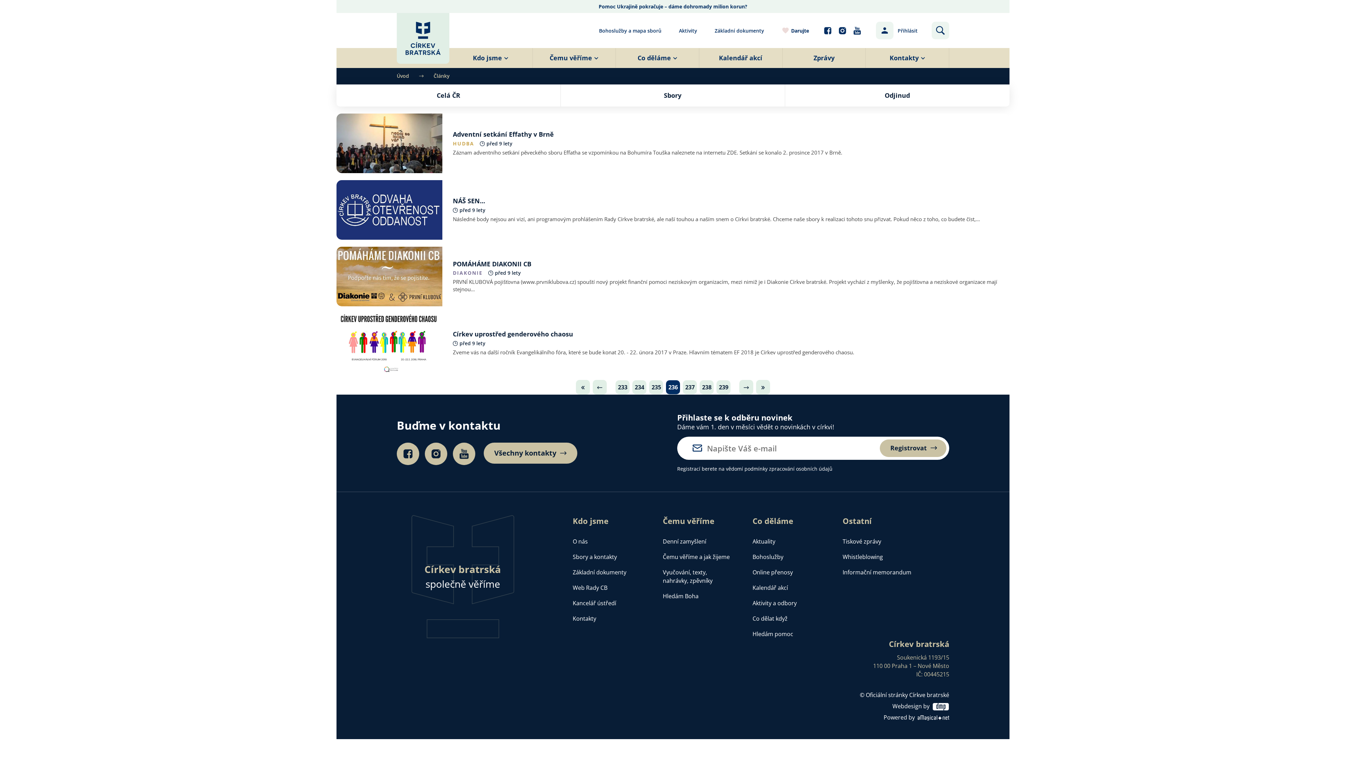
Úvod (403, 76)
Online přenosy (773, 572)
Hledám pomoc (773, 634)
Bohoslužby (768, 557)
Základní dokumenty (739, 30)
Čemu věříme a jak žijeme (696, 557)
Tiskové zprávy (862, 541)
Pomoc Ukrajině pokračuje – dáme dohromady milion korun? (673, 6)
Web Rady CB (590, 588)
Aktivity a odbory (775, 603)
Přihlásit (908, 30)
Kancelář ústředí (594, 603)
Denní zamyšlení (684, 541)
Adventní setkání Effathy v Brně (503, 134)
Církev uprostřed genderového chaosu (513, 334)
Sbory (672, 95)
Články (442, 76)
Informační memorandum (877, 572)
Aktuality (764, 541)
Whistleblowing (863, 557)
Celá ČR (448, 95)
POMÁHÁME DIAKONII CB (492, 264)
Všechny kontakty (525, 453)
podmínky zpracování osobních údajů (788, 468)
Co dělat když (770, 618)
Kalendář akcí (770, 588)
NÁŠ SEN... (469, 201)
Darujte (800, 30)
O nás (580, 541)
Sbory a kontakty (595, 557)
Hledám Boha (681, 596)
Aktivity (688, 30)
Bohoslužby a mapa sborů (630, 30)
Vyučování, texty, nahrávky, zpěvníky (688, 576)
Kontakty (584, 618)
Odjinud (897, 95)
